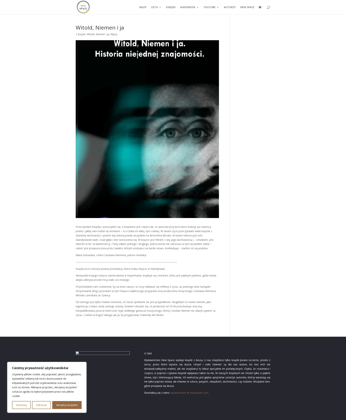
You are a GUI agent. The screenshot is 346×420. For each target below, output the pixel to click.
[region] (46, 387)
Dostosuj (21, 405)
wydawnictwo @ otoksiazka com (189, 392)
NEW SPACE (247, 7)
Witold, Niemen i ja (98, 34)
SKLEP (142, 7)
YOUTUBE (210, 7)
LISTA (154, 7)
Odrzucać (41, 405)
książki (81, 34)
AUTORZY (230, 7)
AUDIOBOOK (187, 7)
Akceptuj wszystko (67, 405)
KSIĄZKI (171, 7)
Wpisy (113, 34)
